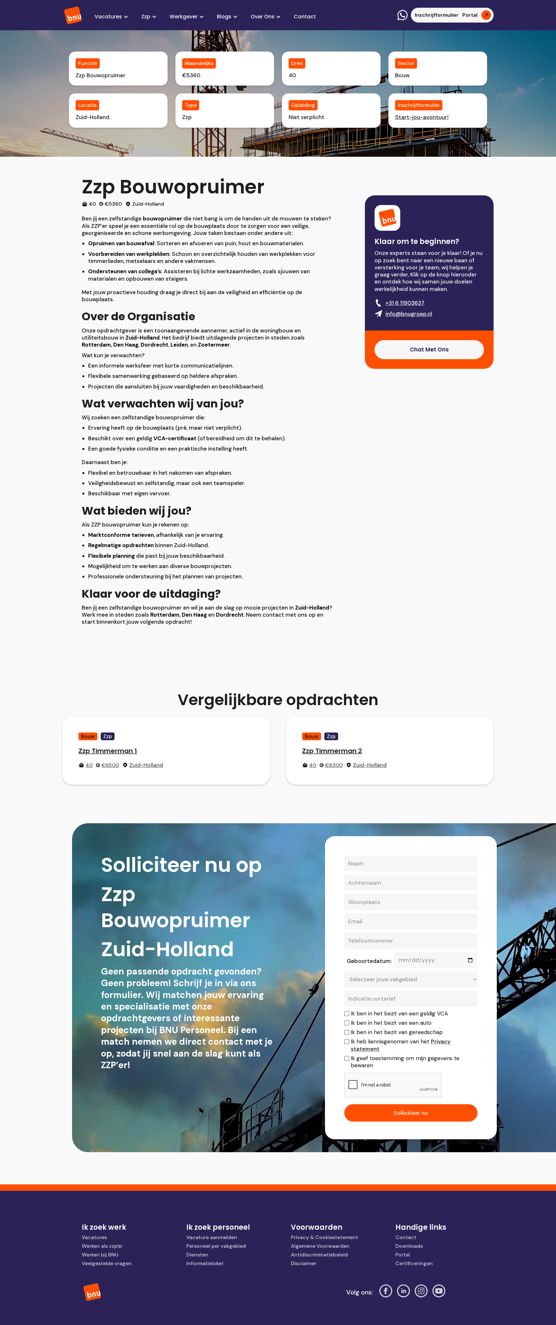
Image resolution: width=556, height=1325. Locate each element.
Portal (402, 1254)
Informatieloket (205, 1263)
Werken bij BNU (100, 1254)
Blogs (224, 16)
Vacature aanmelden (211, 1237)
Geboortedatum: (369, 961)
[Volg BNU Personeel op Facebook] (385, 1292)
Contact (305, 16)
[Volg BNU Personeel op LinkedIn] (403, 1292)
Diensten (197, 1254)
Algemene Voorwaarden (320, 1246)
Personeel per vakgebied (216, 1246)
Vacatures (94, 1237)
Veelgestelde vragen (107, 1263)
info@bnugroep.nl (408, 313)
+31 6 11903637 (404, 302)
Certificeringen (414, 1263)
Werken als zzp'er (102, 1246)
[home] (73, 15)
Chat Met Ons (429, 349)
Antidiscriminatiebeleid (319, 1254)
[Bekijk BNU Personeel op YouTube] (438, 1292)
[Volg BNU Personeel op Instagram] (421, 1292)
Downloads (409, 1246)
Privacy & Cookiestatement (324, 1237)
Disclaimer (303, 1263)
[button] (111, 16)
